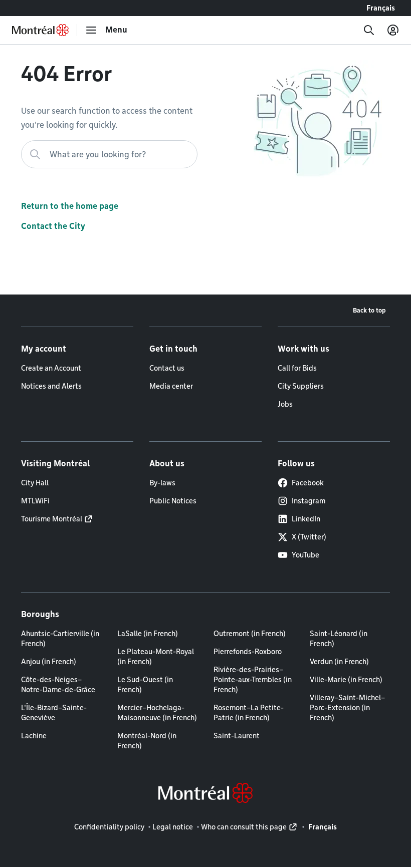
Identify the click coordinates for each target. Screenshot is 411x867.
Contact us (166, 368)
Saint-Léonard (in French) (338, 639)
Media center (171, 386)
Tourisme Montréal (51, 519)
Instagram (308, 501)
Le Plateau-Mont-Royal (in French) (155, 657)
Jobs (285, 404)
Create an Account (51, 368)
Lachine (34, 736)
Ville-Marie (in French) (346, 680)
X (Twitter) (309, 537)
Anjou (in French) (48, 662)
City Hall (35, 483)
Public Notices (172, 501)
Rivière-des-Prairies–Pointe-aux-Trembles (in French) (253, 680)
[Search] (369, 30)
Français (380, 8)
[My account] (393, 30)
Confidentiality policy (109, 827)
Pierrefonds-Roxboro (248, 652)
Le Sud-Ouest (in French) (145, 685)
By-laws (162, 483)
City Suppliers (301, 386)
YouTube (305, 555)
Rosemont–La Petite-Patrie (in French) (249, 713)
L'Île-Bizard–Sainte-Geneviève (54, 713)
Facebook (308, 483)
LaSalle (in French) (147, 634)
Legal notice (172, 827)
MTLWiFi (35, 501)
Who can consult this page (244, 827)
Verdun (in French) (339, 662)
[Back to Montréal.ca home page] (40, 30)
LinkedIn (306, 519)
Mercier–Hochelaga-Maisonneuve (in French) (157, 713)
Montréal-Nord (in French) (146, 741)
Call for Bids (297, 368)
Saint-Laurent (237, 736)
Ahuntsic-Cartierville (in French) (60, 639)
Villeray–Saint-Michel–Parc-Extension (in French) (347, 708)
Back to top (369, 310)
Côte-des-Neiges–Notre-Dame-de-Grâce (58, 685)
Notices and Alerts (51, 386)
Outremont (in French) (250, 634)
